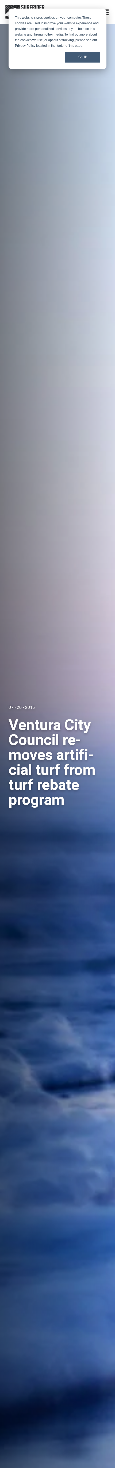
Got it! (82, 57)
